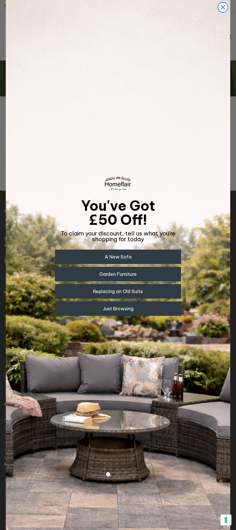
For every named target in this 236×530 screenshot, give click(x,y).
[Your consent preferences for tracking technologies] (225, 519)
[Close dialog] (223, 7)
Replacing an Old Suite (118, 291)
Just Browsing (118, 308)
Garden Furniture (118, 274)
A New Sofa (118, 257)
